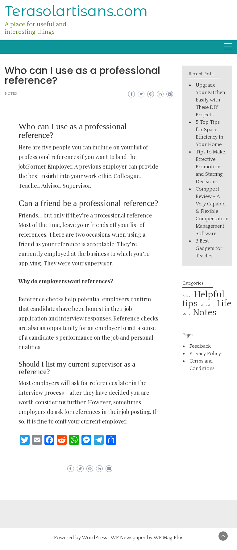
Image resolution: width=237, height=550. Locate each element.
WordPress (94, 537)
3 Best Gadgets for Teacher (209, 248)
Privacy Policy (205, 353)
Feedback (200, 346)
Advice (187, 296)
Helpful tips (203, 299)
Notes (11, 94)
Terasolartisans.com (76, 11)
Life (224, 304)
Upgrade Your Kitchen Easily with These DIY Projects (210, 100)
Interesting (207, 305)
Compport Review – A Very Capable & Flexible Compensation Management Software (212, 211)
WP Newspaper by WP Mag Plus (146, 537)
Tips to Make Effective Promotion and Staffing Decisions (210, 166)
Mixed (186, 314)
